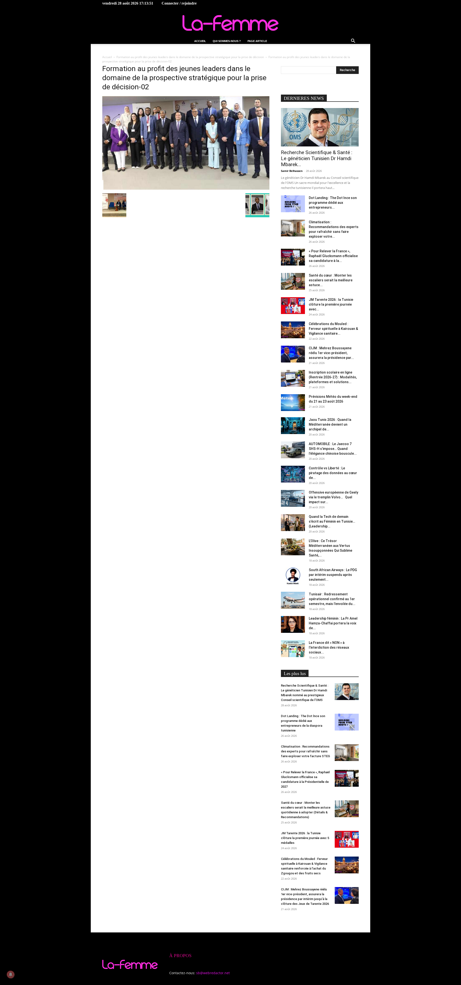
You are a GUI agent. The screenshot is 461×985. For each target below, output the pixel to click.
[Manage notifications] (10, 974)
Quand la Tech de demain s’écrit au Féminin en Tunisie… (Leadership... (332, 521)
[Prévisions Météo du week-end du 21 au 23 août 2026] (293, 402)
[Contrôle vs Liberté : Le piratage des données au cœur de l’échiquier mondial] (293, 474)
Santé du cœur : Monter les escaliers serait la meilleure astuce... (330, 280)
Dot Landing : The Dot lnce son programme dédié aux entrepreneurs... (333, 202)
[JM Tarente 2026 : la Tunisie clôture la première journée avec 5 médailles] (293, 305)
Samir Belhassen (292, 171)
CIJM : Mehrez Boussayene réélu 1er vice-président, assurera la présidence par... (331, 353)
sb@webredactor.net (213, 973)
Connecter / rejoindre (179, 3)
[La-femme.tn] (230, 23)
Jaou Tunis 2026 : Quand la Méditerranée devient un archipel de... (330, 424)
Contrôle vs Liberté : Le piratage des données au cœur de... (333, 473)
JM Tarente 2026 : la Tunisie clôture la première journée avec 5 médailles (305, 838)
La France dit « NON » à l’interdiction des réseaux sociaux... (329, 647)
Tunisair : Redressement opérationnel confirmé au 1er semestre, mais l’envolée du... (332, 599)
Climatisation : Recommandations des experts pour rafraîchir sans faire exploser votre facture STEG (305, 751)
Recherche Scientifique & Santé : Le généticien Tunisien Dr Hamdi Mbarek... (316, 158)
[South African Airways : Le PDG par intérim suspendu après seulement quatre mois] (293, 576)
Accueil (200, 41)
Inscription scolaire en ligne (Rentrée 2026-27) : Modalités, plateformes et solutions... (333, 377)
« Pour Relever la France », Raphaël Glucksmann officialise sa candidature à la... (333, 256)
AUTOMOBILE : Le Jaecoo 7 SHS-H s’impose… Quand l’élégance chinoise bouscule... (333, 448)
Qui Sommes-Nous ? (227, 41)
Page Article (257, 41)
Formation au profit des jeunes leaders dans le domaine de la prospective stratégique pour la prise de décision (190, 57)
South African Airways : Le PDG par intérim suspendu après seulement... (333, 574)
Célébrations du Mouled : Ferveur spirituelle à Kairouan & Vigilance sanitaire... (333, 328)
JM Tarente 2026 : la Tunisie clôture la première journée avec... (331, 304)
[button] (353, 41)
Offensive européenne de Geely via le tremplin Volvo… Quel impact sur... (333, 497)
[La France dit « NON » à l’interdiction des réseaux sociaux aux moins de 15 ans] (293, 648)
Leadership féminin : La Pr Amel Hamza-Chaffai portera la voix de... (333, 623)
